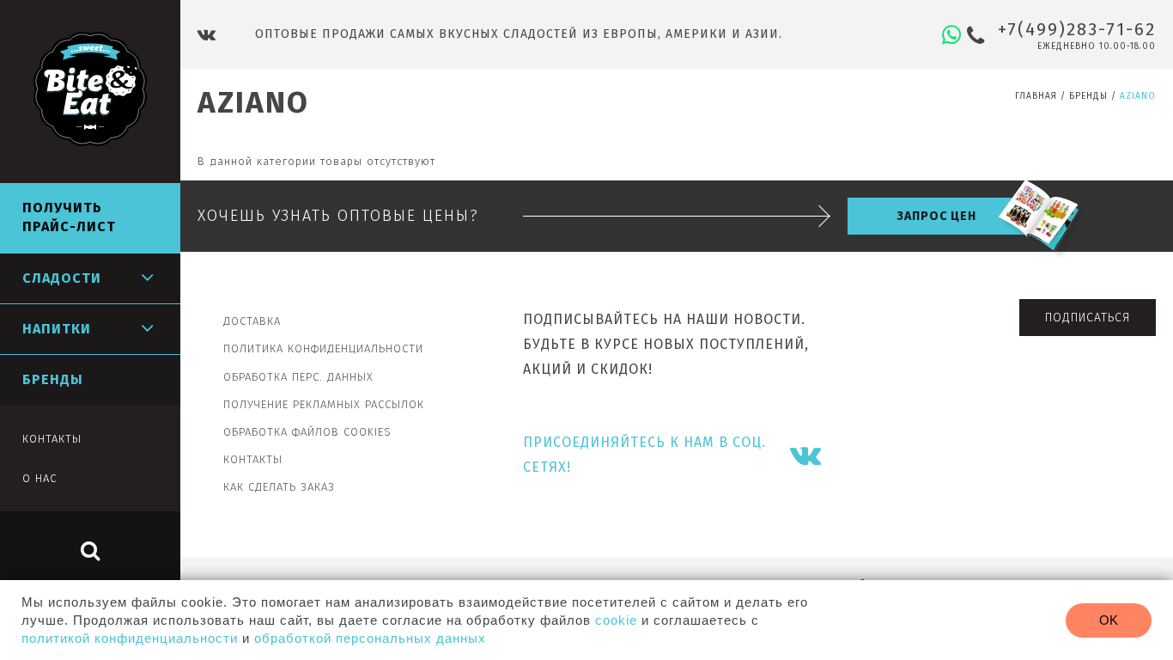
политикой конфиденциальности (129, 638)
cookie (616, 620)
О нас (39, 478)
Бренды (1088, 96)
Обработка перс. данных (298, 376)
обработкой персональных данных (370, 638)
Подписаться (1087, 317)
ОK (1108, 620)
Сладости (61, 278)
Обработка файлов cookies (307, 431)
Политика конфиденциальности (323, 348)
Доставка (252, 321)
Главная (1036, 96)
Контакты (253, 459)
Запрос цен (936, 216)
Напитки (56, 329)
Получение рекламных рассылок (323, 404)
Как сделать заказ (279, 486)
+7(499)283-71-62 (1077, 29)
